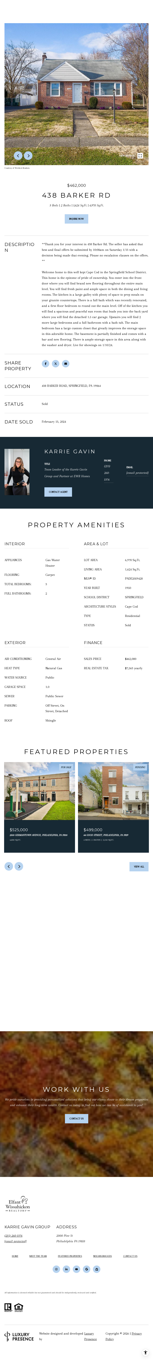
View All (139, 866)
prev (18, 155)
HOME (15, 1256)
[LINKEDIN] (66, 1269)
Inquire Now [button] (76, 218)
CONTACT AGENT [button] (58, 492)
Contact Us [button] (76, 1118)
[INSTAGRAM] (56, 1269)
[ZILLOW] (96, 1269)
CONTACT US (130, 1256)
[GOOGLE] (86, 1269)
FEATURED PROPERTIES (70, 1256)
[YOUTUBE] (76, 1269)
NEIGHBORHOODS (102, 1256)
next (28, 155)
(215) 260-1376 (107, 472)
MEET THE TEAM (38, 1256)
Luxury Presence (90, 1336)
